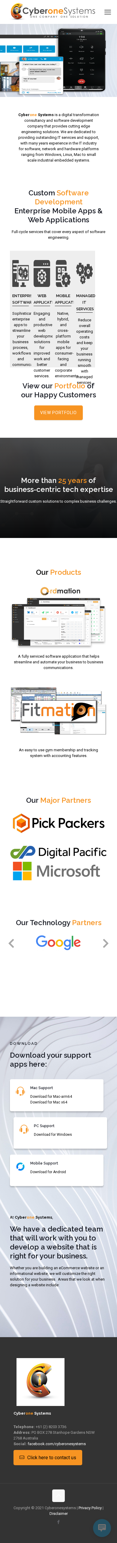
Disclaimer (59, 1513)
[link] (58, 823)
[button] (11, 943)
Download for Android (48, 1172)
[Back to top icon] (58, 1495)
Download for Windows (53, 1134)
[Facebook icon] (58, 1522)
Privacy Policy (90, 1508)
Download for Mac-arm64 (51, 1096)
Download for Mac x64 (48, 1102)
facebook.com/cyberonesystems (57, 1444)
